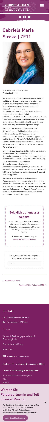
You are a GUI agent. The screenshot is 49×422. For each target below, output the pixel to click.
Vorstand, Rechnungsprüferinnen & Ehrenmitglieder (19, 338)
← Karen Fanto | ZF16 (11, 280)
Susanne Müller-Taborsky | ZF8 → (32, 285)
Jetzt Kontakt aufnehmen (15, 418)
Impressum (8, 349)
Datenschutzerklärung (13, 344)
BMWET (6, 382)
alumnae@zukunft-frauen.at (24, 239)
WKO (5, 379)
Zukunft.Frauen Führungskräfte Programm (20, 370)
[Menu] (42, 5)
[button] (20, 17)
